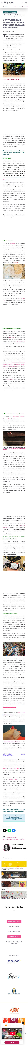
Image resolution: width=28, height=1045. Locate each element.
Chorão (16, 6)
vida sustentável (19, 839)
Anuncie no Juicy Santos (14, 921)
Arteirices (12, 243)
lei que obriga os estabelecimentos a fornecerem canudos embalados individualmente (14, 364)
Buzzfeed (11, 337)
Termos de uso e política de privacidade (14, 942)
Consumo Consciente (10, 838)
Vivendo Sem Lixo (14, 768)
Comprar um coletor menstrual (11, 741)
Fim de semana (9, 6)
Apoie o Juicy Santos (14, 936)
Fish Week (22, 6)
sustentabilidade (8, 839)
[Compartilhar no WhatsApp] (9, 830)
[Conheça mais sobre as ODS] (14, 1021)
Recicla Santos (13, 779)
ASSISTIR (12, 1042)
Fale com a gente (14, 926)
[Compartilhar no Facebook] (14, 830)
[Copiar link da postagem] (5, 830)
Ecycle (4, 768)
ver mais (25, 858)
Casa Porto (10, 379)
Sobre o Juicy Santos (14, 931)
